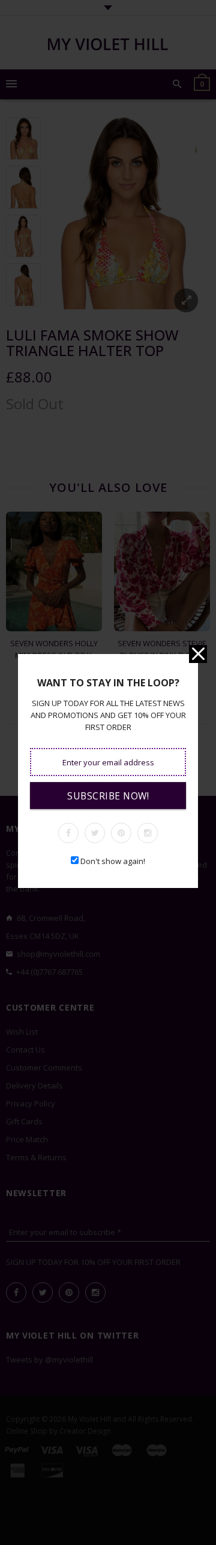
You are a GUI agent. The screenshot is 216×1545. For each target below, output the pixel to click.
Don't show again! (112, 861)
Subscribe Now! (108, 795)
